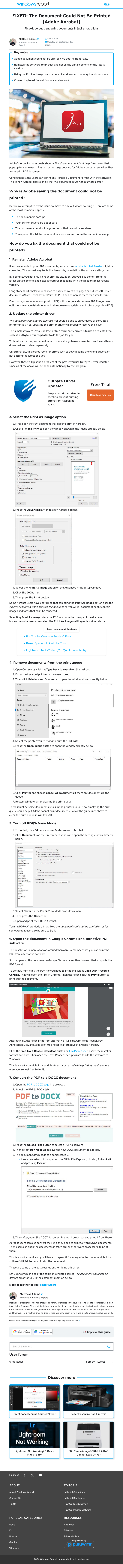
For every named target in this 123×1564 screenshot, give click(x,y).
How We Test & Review (76, 1504)
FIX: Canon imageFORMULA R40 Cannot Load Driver (88, 1453)
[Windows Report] (33, 4)
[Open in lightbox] (61, 1010)
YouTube (40, 1475)
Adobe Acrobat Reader (88, 266)
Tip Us (12, 1504)
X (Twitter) (32, 1475)
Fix (10, 1530)
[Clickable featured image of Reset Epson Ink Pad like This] (88, 1398)
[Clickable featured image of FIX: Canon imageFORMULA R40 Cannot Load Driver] (88, 1435)
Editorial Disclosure (74, 1498)
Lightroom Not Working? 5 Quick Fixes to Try (56, 650)
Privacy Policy (71, 1536)
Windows (14, 1548)
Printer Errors (47, 1285)
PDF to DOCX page (38, 1085)
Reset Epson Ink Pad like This (46, 643)
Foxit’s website (78, 1051)
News (12, 1524)
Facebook (24, 1475)
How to (13, 1536)
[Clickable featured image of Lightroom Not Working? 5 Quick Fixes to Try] (34, 1435)
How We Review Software (77, 1510)
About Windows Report (21, 1492)
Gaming (13, 1542)
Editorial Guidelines (74, 1492)
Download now (98, 395)
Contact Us (15, 1498)
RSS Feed (69, 1524)
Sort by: (90, 1362)
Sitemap (68, 1530)
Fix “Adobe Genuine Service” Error (49, 636)
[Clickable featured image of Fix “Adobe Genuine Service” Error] (34, 1398)
